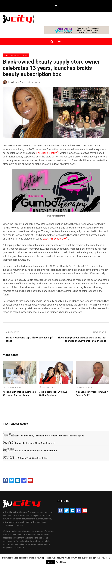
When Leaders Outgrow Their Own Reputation (25, 458)
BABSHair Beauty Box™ (55, 239)
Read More (61, 562)
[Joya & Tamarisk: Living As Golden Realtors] (56, 372)
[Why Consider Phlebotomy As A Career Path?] (92, 372)
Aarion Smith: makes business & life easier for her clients (19, 393)
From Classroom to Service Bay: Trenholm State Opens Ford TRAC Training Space (43, 435)
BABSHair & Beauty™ (47, 153)
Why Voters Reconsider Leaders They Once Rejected (29, 443)
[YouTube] (30, 480)
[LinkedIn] (17, 480)
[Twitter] (11, 480)
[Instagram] (23, 480)
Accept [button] (51, 562)
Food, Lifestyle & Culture (16, 55)
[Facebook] (5, 480)
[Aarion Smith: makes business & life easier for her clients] (19, 372)
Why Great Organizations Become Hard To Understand (30, 450)
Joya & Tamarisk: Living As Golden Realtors (53, 393)
